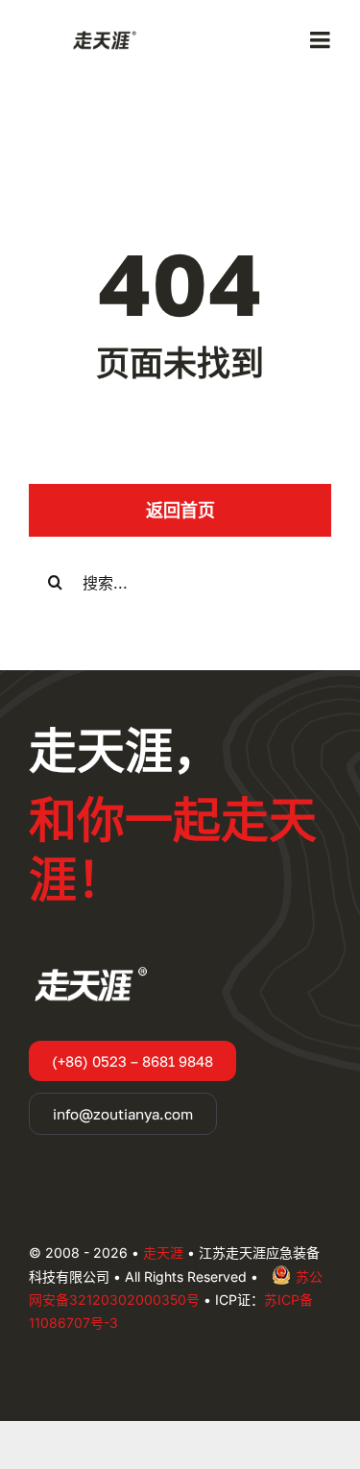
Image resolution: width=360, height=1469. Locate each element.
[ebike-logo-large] (102, 34)
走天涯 (163, 1252)
